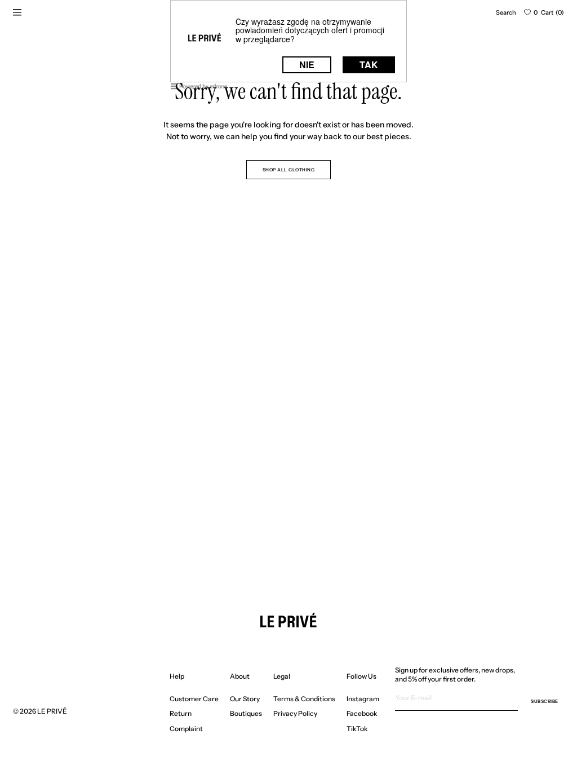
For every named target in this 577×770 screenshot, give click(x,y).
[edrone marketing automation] (199, 88)
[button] (506, 12)
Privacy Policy (295, 713)
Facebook (362, 713)
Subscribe (544, 701)
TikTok (357, 728)
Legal (281, 676)
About (240, 676)
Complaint (186, 728)
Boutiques (246, 713)
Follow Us (361, 676)
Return (181, 713)
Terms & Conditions (304, 699)
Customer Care (194, 699)
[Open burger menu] (17, 12)
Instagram (363, 699)
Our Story (245, 699)
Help (177, 676)
